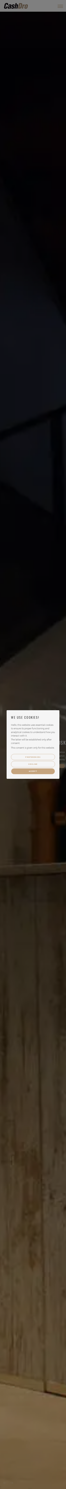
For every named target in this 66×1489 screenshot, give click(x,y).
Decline (32, 764)
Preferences (33, 757)
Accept (33, 771)
